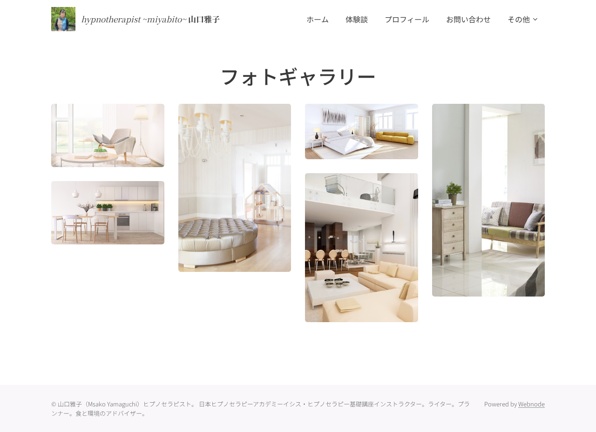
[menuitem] (317, 19)
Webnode (531, 403)
